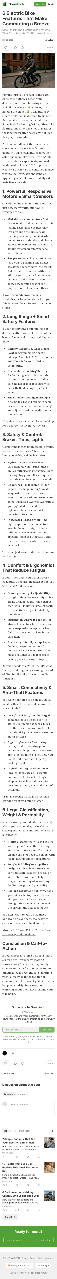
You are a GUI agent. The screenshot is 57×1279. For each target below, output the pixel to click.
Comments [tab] (9, 1094)
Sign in (51, 4)
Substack (14, 1272)
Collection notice (46, 1258)
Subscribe (40, 4)
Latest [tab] (13, 1131)
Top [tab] (5, 1131)
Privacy (25, 1258)
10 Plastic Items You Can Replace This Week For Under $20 (20, 1167)
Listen (50, 40)
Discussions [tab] (24, 1131)
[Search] (52, 1131)
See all (8, 1217)
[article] (28, 1147)
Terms (33, 1258)
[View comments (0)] (15, 48)
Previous (11, 1073)
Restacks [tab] (21, 1094)
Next (47, 1073)
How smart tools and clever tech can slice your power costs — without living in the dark (20, 1148)
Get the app (43, 1265)
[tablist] (15, 1094)
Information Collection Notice (30, 1039)
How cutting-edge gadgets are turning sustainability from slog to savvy (19, 1201)
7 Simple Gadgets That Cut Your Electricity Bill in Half (18, 1141)
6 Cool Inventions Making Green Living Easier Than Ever (20, 1194)
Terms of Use (42, 1036)
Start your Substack (21, 1265)
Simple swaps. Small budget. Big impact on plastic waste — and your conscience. (20, 1176)
